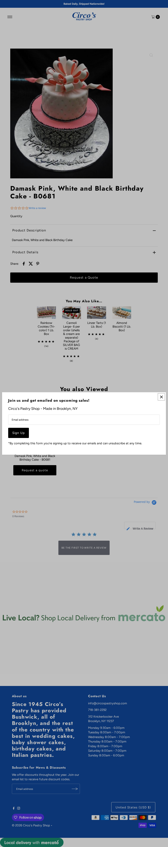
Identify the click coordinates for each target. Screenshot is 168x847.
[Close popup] (161, 396)
